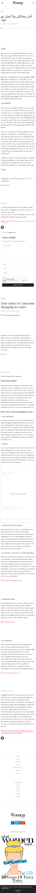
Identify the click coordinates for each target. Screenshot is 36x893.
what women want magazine (12, 221)
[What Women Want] (18, 3)
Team (18, 759)
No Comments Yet (10, 232)
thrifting (17, 455)
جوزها (9, 53)
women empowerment (16, 733)
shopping (4, 724)
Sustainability (11, 732)
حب (27, 221)
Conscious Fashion (12, 730)
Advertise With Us (18, 767)
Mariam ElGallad (15, 311)
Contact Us (18, 770)
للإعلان (18, 790)
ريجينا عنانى (27, 178)
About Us (18, 762)
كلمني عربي (5, 222)
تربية (31, 221)
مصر (2, 222)
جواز (29, 221)
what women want (20, 732)
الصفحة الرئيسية (18, 782)
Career (18, 773)
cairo (5, 730)
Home (18, 756)
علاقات (2, 11)
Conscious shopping (23, 730)
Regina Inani (14, 23)
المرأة (34, 221)
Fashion (3, 298)
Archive (18, 764)
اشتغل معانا (18, 796)
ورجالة (17, 165)
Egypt (31, 730)
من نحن (18, 785)
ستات (25, 221)
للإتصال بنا (18, 793)
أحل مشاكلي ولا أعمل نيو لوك (16, 18)
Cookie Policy (5, 888)
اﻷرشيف (18, 788)
